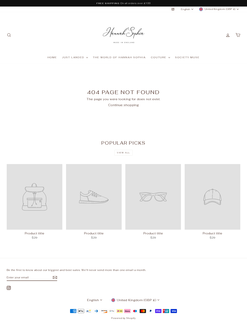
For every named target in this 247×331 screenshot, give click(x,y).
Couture (159, 57)
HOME (52, 57)
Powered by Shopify (123, 318)
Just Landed (74, 57)
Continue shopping (123, 105)
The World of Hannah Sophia (119, 57)
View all (123, 152)
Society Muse (187, 57)
